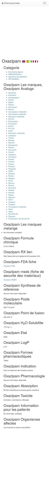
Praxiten (11, 161)
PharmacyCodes (11, 3)
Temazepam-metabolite (17, 207)
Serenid (11, 185)
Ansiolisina (12, 95)
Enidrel (11, 126)
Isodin (10, 131)
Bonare (11, 109)
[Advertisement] (24, 31)
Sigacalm (11, 197)
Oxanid (11, 152)
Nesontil (11, 142)
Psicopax (11, 166)
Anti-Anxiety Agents (15, 72)
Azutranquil (12, 107)
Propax (11, 164)
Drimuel (11, 119)
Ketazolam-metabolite (16, 133)
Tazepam (11, 204)
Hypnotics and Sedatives (17, 76)
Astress (11, 104)
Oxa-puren (12, 150)
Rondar (11, 176)
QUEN (10, 171)
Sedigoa (11, 178)
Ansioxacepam (13, 97)
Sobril (10, 199)
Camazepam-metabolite (17, 112)
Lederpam (12, 135)
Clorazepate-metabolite (17, 114)
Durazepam (12, 123)
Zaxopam (11, 216)
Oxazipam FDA (9, 266)
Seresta (11, 192)
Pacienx (11, 159)
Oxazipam (12, 154)
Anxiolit (11, 100)
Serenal (11, 183)
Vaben (10, 211)
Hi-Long (11, 128)
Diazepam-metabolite (16, 116)
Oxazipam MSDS (10, 279)
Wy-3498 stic (13, 214)
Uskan (10, 209)
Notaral (11, 147)
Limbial (11, 138)
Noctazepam (13, 145)
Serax (10, 180)
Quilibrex (11, 173)
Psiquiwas (12, 169)
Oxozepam (12, 157)
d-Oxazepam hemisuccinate (18, 218)
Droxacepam (13, 121)
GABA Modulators (15, 74)
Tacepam (11, 202)
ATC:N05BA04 (13, 79)
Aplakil (10, 102)
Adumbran (12, 93)
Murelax (11, 140)
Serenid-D (12, 188)
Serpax (11, 195)
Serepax (11, 190)
